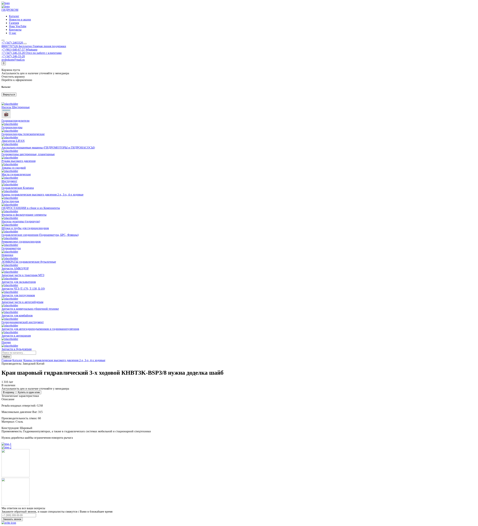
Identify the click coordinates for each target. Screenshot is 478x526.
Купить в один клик (29, 392)
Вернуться (9, 94)
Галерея (14, 22)
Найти (6, 356)
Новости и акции (20, 19)
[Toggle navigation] (2, 40)
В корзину (8, 392)
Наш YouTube (17, 26)
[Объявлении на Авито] (8, 522)
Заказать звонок (12, 519)
